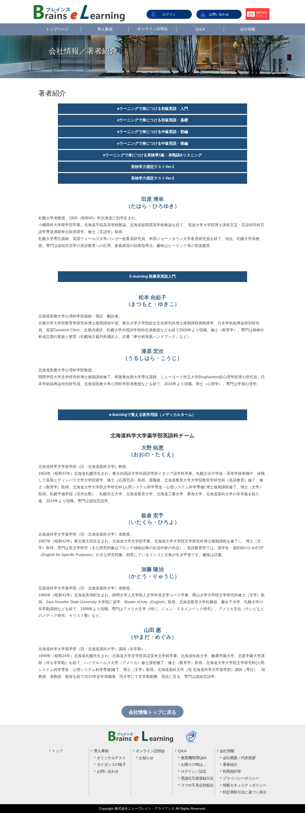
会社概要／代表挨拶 (236, 758)
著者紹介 (230, 764)
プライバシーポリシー (236, 778)
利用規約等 (232, 771)
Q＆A (182, 751)
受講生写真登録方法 (194, 778)
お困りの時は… (193, 764)
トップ (57, 751)
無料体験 (261, 14)
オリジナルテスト (110, 758)
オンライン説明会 (150, 751)
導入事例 (101, 751)
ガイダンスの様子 (110, 764)
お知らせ (146, 758)
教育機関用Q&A (194, 758)
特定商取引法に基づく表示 (236, 792)
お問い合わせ (219, 14)
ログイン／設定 (193, 771)
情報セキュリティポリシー (236, 785)
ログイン (169, 14)
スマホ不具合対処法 (194, 785)
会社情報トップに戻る (152, 712)
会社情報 (227, 751)
